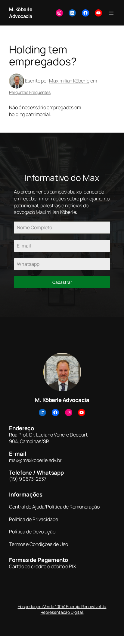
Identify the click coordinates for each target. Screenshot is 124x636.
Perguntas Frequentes (30, 92)
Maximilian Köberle (69, 80)
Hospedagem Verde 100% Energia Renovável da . (62, 609)
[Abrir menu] (111, 12)
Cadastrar (62, 282)
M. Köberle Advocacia (20, 13)
